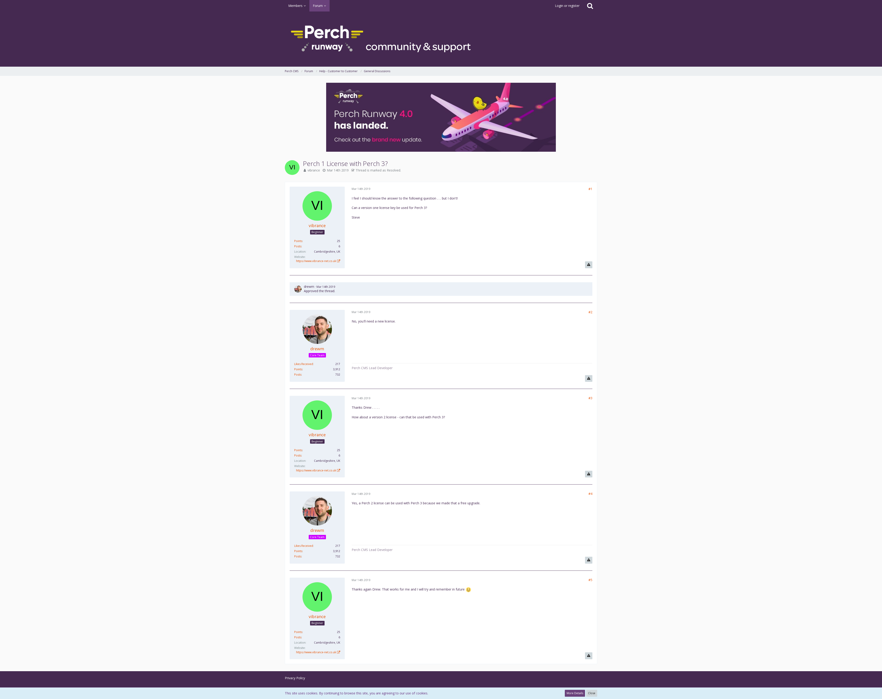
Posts (297, 246)
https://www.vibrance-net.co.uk (316, 261)
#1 (590, 189)
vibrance (314, 170)
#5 (590, 580)
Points (298, 241)
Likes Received (303, 364)
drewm (309, 286)
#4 (590, 493)
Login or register (567, 5)
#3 (590, 398)
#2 (590, 312)
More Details (575, 693)
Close (591, 693)
